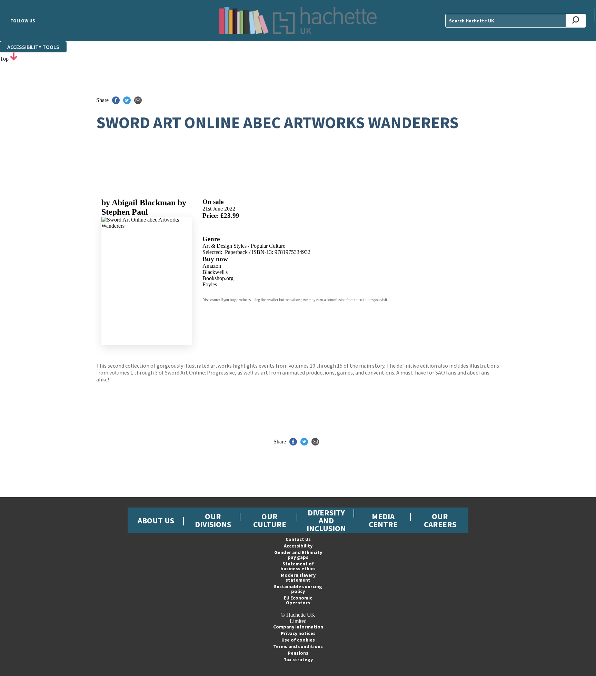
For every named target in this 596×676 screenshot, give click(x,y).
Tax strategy (298, 659)
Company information (298, 627)
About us (156, 520)
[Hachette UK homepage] (298, 20)
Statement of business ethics (298, 566)
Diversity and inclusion (326, 520)
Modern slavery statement (298, 577)
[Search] (576, 21)
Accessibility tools (33, 46)
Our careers (440, 520)
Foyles (209, 284)
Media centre (383, 520)
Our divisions (213, 520)
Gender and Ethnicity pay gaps (298, 554)
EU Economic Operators (298, 600)
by (138, 202)
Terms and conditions (298, 646)
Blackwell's (215, 272)
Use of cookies (298, 640)
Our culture (269, 520)
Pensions (298, 653)
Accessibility (298, 546)
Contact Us (298, 539)
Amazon (211, 266)
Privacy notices (298, 633)
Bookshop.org (218, 278)
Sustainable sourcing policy (298, 588)
